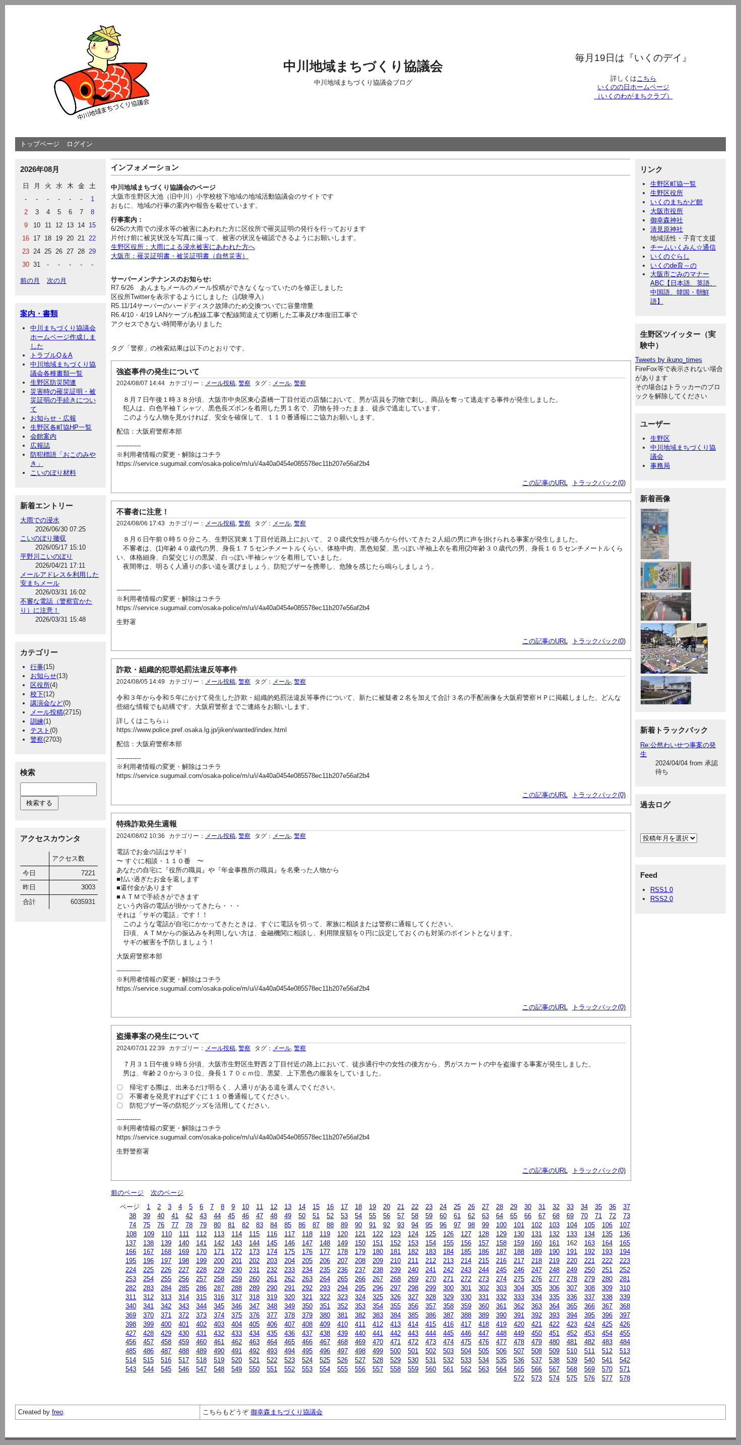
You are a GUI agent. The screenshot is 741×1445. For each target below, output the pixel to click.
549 (236, 1369)
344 (201, 1306)
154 (430, 1243)
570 (607, 1369)
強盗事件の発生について (158, 371)
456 (131, 1342)
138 (148, 1243)
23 (429, 1207)
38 (132, 1216)
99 (485, 1225)
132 (554, 1234)
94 (414, 1225)
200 (219, 1261)
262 (289, 1279)
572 (519, 1378)
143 (236, 1243)
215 (483, 1261)
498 (360, 1351)
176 (307, 1251)
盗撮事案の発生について (158, 1036)
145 (272, 1243)
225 (148, 1270)
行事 (36, 667)
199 (201, 1261)
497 (342, 1351)
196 (148, 1261)
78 (189, 1225)
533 (466, 1360)
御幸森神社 (666, 220)
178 (342, 1251)
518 (201, 1360)
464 (272, 1342)
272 (466, 1279)
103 (554, 1225)
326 (395, 1297)
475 (466, 1342)
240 (413, 1270)
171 (219, 1251)
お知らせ (43, 676)
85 (287, 1225)
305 (536, 1288)
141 (201, 1243)
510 (572, 1351)
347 (254, 1306)
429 (166, 1333)
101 (519, 1225)
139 (166, 1243)
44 (217, 1216)
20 (386, 1207)
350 (307, 1306)
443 (413, 1333)
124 (413, 1234)
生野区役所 (666, 193)
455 (625, 1333)
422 (554, 1324)
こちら (646, 78)
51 (316, 1216)
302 (483, 1288)
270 (430, 1279)
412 (378, 1324)
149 (342, 1243)
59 (429, 1216)
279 (589, 1279)
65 (513, 1216)
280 (607, 1279)
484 (625, 1342)
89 (344, 1225)
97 (457, 1225)
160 (536, 1243)
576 (589, 1378)
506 (501, 1351)
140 (183, 1243)
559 (413, 1369)
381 (342, 1315)
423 (572, 1324)
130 (519, 1234)
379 (307, 1315)
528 (378, 1360)
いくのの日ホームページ (633, 87)
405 (254, 1324)
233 (289, 1270)
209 (378, 1261)
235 (325, 1270)
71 (598, 1216)
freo (57, 1412)
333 (519, 1297)
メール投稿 (46, 712)
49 (287, 1216)
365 (572, 1306)
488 (183, 1351)
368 (625, 1306)
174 (272, 1251)
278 (572, 1279)
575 (572, 1378)
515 (148, 1360)
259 (236, 1279)
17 (344, 1207)
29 (513, 1207)
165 (625, 1243)
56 (386, 1216)
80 (217, 1225)
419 (501, 1324)
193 (607, 1251)
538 (554, 1360)
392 (536, 1315)
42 (189, 1216)
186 (483, 1251)
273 (483, 1279)
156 (466, 1243)
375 (236, 1315)
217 (519, 1261)
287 (219, 1288)
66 (527, 1216)
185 (466, 1251)
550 (254, 1369)
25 (457, 1207)
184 (448, 1251)
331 (483, 1297)
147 (307, 1243)
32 (556, 1207)
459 (183, 1342)
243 (466, 1270)
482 (589, 1342)
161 (554, 1243)
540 (589, 1360)
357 (430, 1306)
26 (471, 1207)
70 (584, 1216)
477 (501, 1342)
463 (254, 1342)
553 (307, 1369)
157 (483, 1243)
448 (501, 1333)
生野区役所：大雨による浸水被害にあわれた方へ (183, 247)
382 (360, 1315)
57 (400, 1216)
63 (485, 1216)
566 (536, 1369)
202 (254, 1261)
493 (272, 1351)
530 (413, 1360)
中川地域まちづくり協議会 (363, 66)
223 (625, 1261)
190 (554, 1251)
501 (413, 1351)
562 (466, 1369)
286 (201, 1288)
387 (448, 1315)
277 (554, 1279)
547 (201, 1369)
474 (448, 1342)
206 (325, 1261)
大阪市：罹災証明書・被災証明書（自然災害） (180, 256)
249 (572, 1270)
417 (466, 1324)
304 (519, 1288)
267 (378, 1279)
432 (219, 1333)
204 (289, 1261)
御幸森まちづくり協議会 (287, 1412)
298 (413, 1288)
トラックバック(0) (599, 483)
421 (536, 1324)
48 (273, 1216)
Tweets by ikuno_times (668, 360)
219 (554, 1261)
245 (501, 1270)
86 (301, 1225)
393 (554, 1315)
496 (325, 1351)
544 (148, 1369)
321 (307, 1297)
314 (183, 1297)
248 (554, 1270)
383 (378, 1315)
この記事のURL (545, 483)
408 (307, 1324)
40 (160, 1216)
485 (131, 1351)
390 (501, 1315)
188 (519, 1251)
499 (378, 1351)
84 (273, 1225)
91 (372, 1225)
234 (307, 1270)
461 (219, 1342)
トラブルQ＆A (51, 355)
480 (554, 1342)
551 (272, 1369)
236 (342, 1270)
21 (400, 1207)
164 (607, 1243)
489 (201, 1351)
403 (219, 1324)
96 (443, 1225)
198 (183, 1261)
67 (541, 1216)
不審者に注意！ (142, 511)
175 (289, 1251)
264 (325, 1279)
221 (589, 1261)
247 (536, 1270)
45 (231, 1216)
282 (131, 1288)
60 (443, 1216)
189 (536, 1251)
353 (360, 1306)
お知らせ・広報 (53, 418)
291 (289, 1288)
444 (430, 1333)
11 (259, 1207)
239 (395, 1270)
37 (626, 1207)
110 (166, 1234)
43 (203, 1216)
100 (501, 1225)
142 (219, 1243)
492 (254, 1351)
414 (413, 1324)
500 (395, 1351)
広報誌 (40, 445)
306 (554, 1288)
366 (589, 1306)
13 (287, 1207)
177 (325, 1251)
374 (219, 1315)
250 (589, 1270)
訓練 (36, 721)
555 (342, 1369)
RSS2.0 (661, 898)
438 (325, 1333)
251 (607, 1270)
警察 (36, 739)
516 (166, 1360)
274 (501, 1279)
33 (570, 1207)
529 (395, 1360)
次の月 (57, 280)
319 (272, 1297)
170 (201, 1251)
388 (466, 1315)
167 (148, 1251)
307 (572, 1288)
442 (395, 1333)
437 (307, 1333)
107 (625, 1225)
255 (166, 1279)
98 (471, 1225)
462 (236, 1342)
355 (395, 1306)
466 (307, 1342)
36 (612, 1207)
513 (625, 1351)
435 (272, 1333)
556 (360, 1369)
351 (325, 1306)
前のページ (127, 1192)
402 (201, 1324)
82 (245, 1225)
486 (148, 1351)
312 (148, 1297)
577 (607, 1378)
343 (183, 1306)
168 (166, 1251)
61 (457, 1216)
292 (307, 1288)
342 (166, 1306)
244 (483, 1270)
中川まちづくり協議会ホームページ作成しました (63, 337)
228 (201, 1270)
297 (395, 1288)
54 (358, 1216)
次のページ (167, 1192)
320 (289, 1297)
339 (625, 1297)
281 (625, 1279)
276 (536, 1279)
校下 (36, 694)
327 (413, 1297)
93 (400, 1225)
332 (501, 1297)
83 (259, 1225)
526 (342, 1360)
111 (184, 1234)
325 (378, 1297)
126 (448, 1234)
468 (342, 1342)
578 (625, 1378)
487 (166, 1351)
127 (466, 1234)
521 (254, 1360)
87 (316, 1225)
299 (430, 1288)
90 (358, 1225)
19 (372, 1207)
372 (183, 1315)
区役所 (40, 685)
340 (131, 1306)
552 (289, 1369)
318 (254, 1297)
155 (448, 1243)
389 (483, 1315)
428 (148, 1333)
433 (236, 1333)
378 (289, 1315)
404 (236, 1324)
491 (236, 1351)
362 (519, 1306)
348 (272, 1306)
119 (325, 1234)
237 (360, 1270)
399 (148, 1324)
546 (183, 1369)
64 (499, 1216)
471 (395, 1342)
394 (572, 1315)
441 (378, 1333)
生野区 (660, 438)
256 (183, 1279)
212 (430, 1261)
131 (536, 1234)
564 (501, 1369)
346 (236, 1306)
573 (536, 1378)
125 (430, 1234)
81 (231, 1225)
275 (519, 1279)
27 (485, 1207)
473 (430, 1342)
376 (254, 1315)
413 (395, 1324)
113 (219, 1234)
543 (131, 1369)
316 (219, 1297)
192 (589, 1251)
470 (378, 1342)
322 (325, 1297)
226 (166, 1270)
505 (483, 1351)
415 (430, 1324)
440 (360, 1333)
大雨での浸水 (39, 520)
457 (148, 1342)
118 (307, 1234)
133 (572, 1234)
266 (360, 1279)
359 (466, 1306)
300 (448, 1288)
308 (589, 1288)
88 (330, 1225)
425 (607, 1324)
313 (166, 1297)
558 (395, 1369)
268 (395, 1279)
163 (589, 1243)
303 (501, 1288)
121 (360, 1234)
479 (536, 1342)
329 (448, 1297)
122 (378, 1234)
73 (626, 1216)
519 (219, 1360)
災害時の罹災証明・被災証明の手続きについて (63, 400)
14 (301, 1207)
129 (501, 1234)
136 (625, 1234)
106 (607, 1225)
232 (272, 1270)
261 (272, 1279)
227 (183, 1270)
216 (501, 1261)
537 (536, 1360)
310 (625, 1288)
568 (572, 1369)
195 (131, 1261)
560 (430, 1369)
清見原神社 (666, 229)
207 (342, 1261)
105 (589, 1225)
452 (572, 1333)
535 (501, 1360)
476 (483, 1342)
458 (166, 1342)
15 (316, 1207)
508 (536, 1351)
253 (131, 1279)
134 (589, 1234)
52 (330, 1216)
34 (584, 1207)
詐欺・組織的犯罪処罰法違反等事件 (176, 669)
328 (430, 1297)
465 (289, 1342)
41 (174, 1216)
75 (146, 1225)
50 (301, 1216)
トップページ (39, 144)
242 (448, 1270)
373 (201, 1315)
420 (519, 1324)
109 (149, 1234)
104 (572, 1225)
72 (612, 1216)
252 (625, 1270)
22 (414, 1207)
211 (413, 1261)
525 (325, 1360)
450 (536, 1333)
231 (254, 1270)
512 (607, 1351)
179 (360, 1251)
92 (386, 1225)
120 (342, 1234)
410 (342, 1324)
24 (443, 1207)
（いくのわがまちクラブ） (633, 96)
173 (254, 1251)
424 (589, 1324)
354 (378, 1306)
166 (131, 1251)
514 (131, 1360)
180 (378, 1251)
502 (430, 1351)
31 (541, 1207)
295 (360, 1288)
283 (148, 1288)
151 (378, 1243)
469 (360, 1342)
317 (236, 1297)
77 (174, 1225)
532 (448, 1360)
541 (607, 1360)
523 (289, 1360)
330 (466, 1297)
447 (483, 1333)
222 (607, 1261)
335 (554, 1297)
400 (166, 1324)
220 (572, 1261)
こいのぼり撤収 (43, 538)
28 (499, 1207)
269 (413, 1279)
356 (413, 1306)
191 (572, 1251)
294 (342, 1288)
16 (330, 1207)
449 (519, 1333)
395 (589, 1315)
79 (203, 1225)
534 (483, 1360)
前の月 (30, 280)
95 (429, 1225)
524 (307, 1360)
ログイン (80, 144)
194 (625, 1251)
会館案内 (43, 436)
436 (289, 1333)
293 (325, 1288)
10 (245, 1207)
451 (554, 1333)
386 (430, 1315)
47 (259, 1216)
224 (131, 1270)
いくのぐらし (670, 256)
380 (325, 1315)
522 (272, 1360)
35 (598, 1207)
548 (219, 1369)
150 (360, 1243)
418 (483, 1324)
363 (536, 1306)
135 (607, 1234)
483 (607, 1342)
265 (342, 1279)
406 (272, 1324)
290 (272, 1288)
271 (448, 1279)
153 (413, 1243)
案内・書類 (39, 313)
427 (131, 1333)
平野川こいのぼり (46, 556)
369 (131, 1315)
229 (219, 1270)
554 (325, 1369)
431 (201, 1333)
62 (471, 1216)
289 (254, 1288)
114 (236, 1234)
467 (325, 1342)
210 (395, 1261)
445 (448, 1333)
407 (289, 1324)
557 (378, 1369)
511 (589, 1351)
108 (131, 1234)
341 (148, 1306)
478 (519, 1342)
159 (519, 1243)
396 (607, 1315)
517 (183, 1360)
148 (325, 1243)
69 (570, 1216)
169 (183, 1251)
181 (395, 1251)
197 (166, 1261)
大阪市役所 (666, 211)
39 (146, 1216)
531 (430, 1360)
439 (342, 1333)
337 (589, 1297)
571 (625, 1369)
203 (272, 1261)
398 (131, 1324)
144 (254, 1243)
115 (254, 1234)
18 (358, 1207)
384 (395, 1315)
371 (166, 1315)
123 (395, 1234)
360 (483, 1306)
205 (307, 1261)
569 (589, 1369)
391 (519, 1315)
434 (254, 1333)
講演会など (46, 703)
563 (483, 1369)
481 (572, 1342)
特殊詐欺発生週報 (146, 823)
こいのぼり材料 (53, 472)
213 (448, 1261)
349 (289, 1306)
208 (360, 1261)
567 (554, 1369)
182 (413, 1251)
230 (236, 1270)
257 (201, 1279)
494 (289, 1351)
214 (466, 1261)
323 (342, 1297)
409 (325, 1324)
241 (430, 1270)
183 (430, 1251)
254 (148, 1279)
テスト (40, 730)
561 (448, 1369)
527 (360, 1360)
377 (272, 1315)
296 (378, 1288)
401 (183, 1324)
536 (519, 1360)
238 (378, 1270)
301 (466, 1288)
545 (166, 1369)
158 (501, 1243)
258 (219, 1279)
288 (236, 1288)
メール (282, 383)
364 (554, 1306)
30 (527, 1207)
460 (201, 1342)
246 (519, 1270)
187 (501, 1251)
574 (554, 1378)
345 (219, 1306)
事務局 (660, 465)
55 (372, 1216)
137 (131, 1243)
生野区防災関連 (53, 382)
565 (519, 1369)
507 (519, 1351)
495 (307, 1351)
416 (448, 1324)
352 (342, 1306)
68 (556, 1216)
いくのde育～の (673, 265)
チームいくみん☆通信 (683, 247)
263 (307, 1279)
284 (166, 1288)
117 (289, 1234)
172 (236, 1251)
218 (536, 1261)
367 (607, 1306)
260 (254, 1279)
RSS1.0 (661, 889)
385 (413, 1315)
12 (273, 1207)
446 (466, 1333)
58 (414, 1216)
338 (607, 1297)
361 (501, 1306)
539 (572, 1360)
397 (625, 1315)
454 (607, 1333)
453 (589, 1333)
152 (395, 1243)
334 (536, 1297)
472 (413, 1342)
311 (131, 1297)
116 (272, 1234)
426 (625, 1324)
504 (466, 1351)
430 (183, 1333)
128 (483, 1234)
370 (148, 1315)
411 (360, 1324)
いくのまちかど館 (676, 202)
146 (289, 1243)
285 (183, 1288)
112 (201, 1234)
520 (236, 1360)
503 (448, 1351)
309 (607, 1288)
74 (132, 1225)
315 (201, 1297)
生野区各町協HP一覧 (61, 427)
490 (219, 1351)
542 (625, 1360)
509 (554, 1351)
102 (536, 1225)
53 (344, 1216)
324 (360, 1297)
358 (448, 1306)
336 (572, 1297)
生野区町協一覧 (673, 184)
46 (245, 1216)
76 (160, 1225)
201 (236, 1261)
